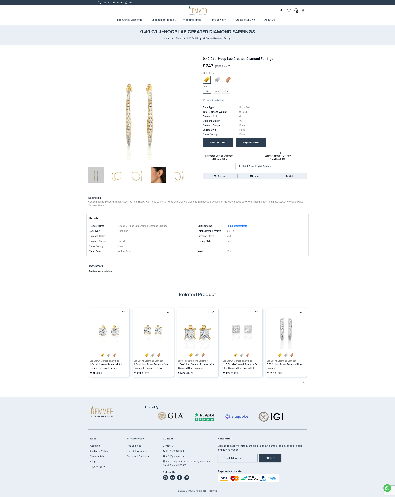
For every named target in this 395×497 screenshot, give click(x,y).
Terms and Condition (138, 456)
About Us (270, 19)
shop (178, 38)
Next (194, 108)
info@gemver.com (175, 456)
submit (270, 458)
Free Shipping (134, 446)
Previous (85, 108)
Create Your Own (245, 19)
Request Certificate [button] (237, 225)
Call (291, 176)
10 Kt (207, 91)
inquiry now (251, 142)
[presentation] (298, 382)
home (166, 38)
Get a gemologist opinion (256, 166)
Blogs (93, 461)
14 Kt (216, 91)
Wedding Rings (192, 19)
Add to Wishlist (214, 100)
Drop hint (222, 176)
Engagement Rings (163, 19)
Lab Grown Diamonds (130, 19)
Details (93, 218)
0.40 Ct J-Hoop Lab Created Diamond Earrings (209, 38)
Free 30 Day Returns (137, 451)
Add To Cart (218, 142)
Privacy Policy (97, 467)
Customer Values (99, 451)
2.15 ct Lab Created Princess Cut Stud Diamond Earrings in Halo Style (240, 368)
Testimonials (97, 456)
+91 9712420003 (174, 451)
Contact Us (169, 446)
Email (256, 176)
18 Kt (226, 91)
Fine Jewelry (219, 19)
